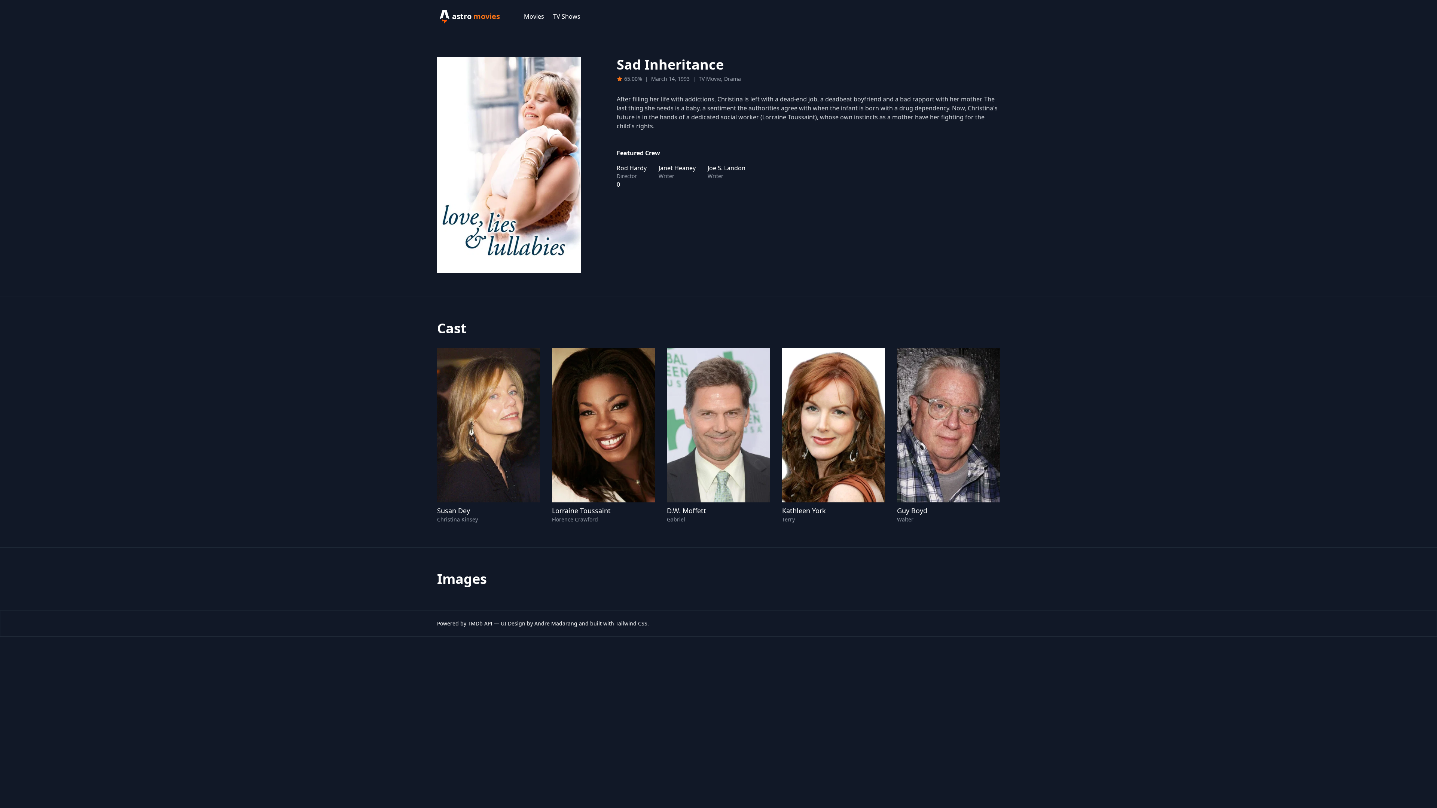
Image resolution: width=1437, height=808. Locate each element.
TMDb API (480, 623)
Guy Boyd (912, 510)
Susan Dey (453, 510)
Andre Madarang (555, 623)
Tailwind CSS (631, 623)
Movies (534, 16)
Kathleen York (804, 510)
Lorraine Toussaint (581, 510)
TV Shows (566, 16)
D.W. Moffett (686, 510)
